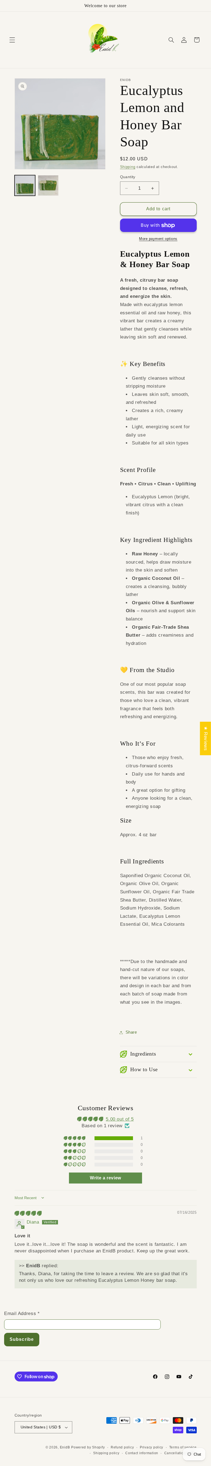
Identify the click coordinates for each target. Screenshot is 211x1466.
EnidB (65, 1447)
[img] (28, 1213)
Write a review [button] (105, 1178)
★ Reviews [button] (205, 738)
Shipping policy (106, 1453)
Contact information (141, 1453)
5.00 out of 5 (120, 1119)
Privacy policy (151, 1447)
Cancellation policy (180, 1453)
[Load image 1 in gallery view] (25, 185)
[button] (12, 39)
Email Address (22, 1313)
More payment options (158, 239)
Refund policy (122, 1447)
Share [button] (131, 1032)
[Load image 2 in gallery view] (48, 185)
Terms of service (183, 1447)
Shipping (127, 167)
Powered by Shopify (88, 1447)
